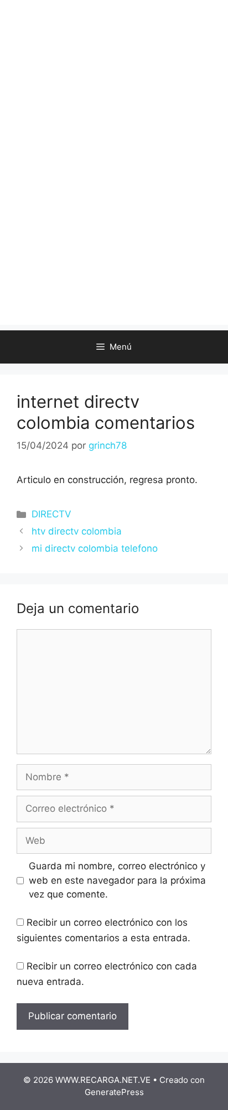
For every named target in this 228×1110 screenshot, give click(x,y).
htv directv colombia (77, 531)
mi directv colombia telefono (95, 548)
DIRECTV (51, 514)
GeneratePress (114, 1092)
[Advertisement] (114, 211)
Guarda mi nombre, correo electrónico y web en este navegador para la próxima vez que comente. (117, 880)
